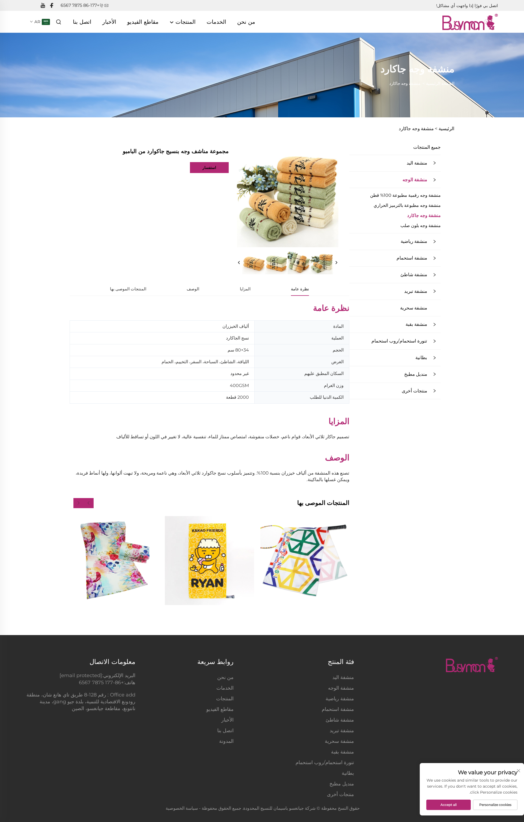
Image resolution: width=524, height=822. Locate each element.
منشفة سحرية (413, 308)
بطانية (421, 357)
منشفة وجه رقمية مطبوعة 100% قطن (405, 195)
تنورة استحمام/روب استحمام (399, 341)
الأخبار (109, 22)
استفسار (209, 167)
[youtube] (43, 5)
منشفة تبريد (415, 291)
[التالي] (336, 263)
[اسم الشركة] (470, 21)
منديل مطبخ (415, 374)
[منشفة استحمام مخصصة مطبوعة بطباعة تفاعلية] (209, 560)
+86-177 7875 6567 (80, 5)
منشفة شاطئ (413, 274)
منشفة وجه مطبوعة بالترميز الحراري (407, 205)
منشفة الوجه (415, 179)
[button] (89, 503)
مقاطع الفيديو (143, 22)
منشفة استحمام (412, 258)
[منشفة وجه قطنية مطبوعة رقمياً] (114, 560)
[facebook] (52, 5)
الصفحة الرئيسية (440, 83)
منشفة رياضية (414, 241)
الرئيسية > (444, 128)
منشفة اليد (417, 163)
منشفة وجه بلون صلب (420, 225)
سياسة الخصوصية (182, 808)
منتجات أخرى (414, 391)
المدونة (226, 741)
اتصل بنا (82, 22)
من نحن (246, 22)
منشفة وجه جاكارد (404, 83)
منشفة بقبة (416, 324)
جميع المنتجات (427, 147)
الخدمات (216, 22)
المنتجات (185, 22)
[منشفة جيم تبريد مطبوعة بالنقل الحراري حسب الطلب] (304, 560)
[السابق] (239, 263)
